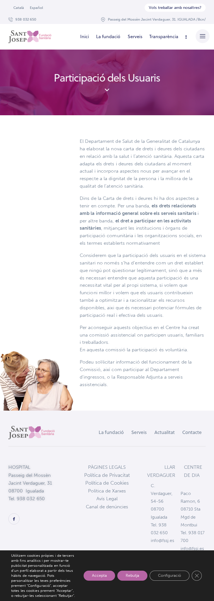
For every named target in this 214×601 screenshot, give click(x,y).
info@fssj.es (162, 540)
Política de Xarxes (107, 491)
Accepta (99, 575)
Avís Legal (107, 498)
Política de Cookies (107, 483)
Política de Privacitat (107, 475)
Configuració (169, 575)
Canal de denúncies (107, 506)
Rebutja (132, 575)
